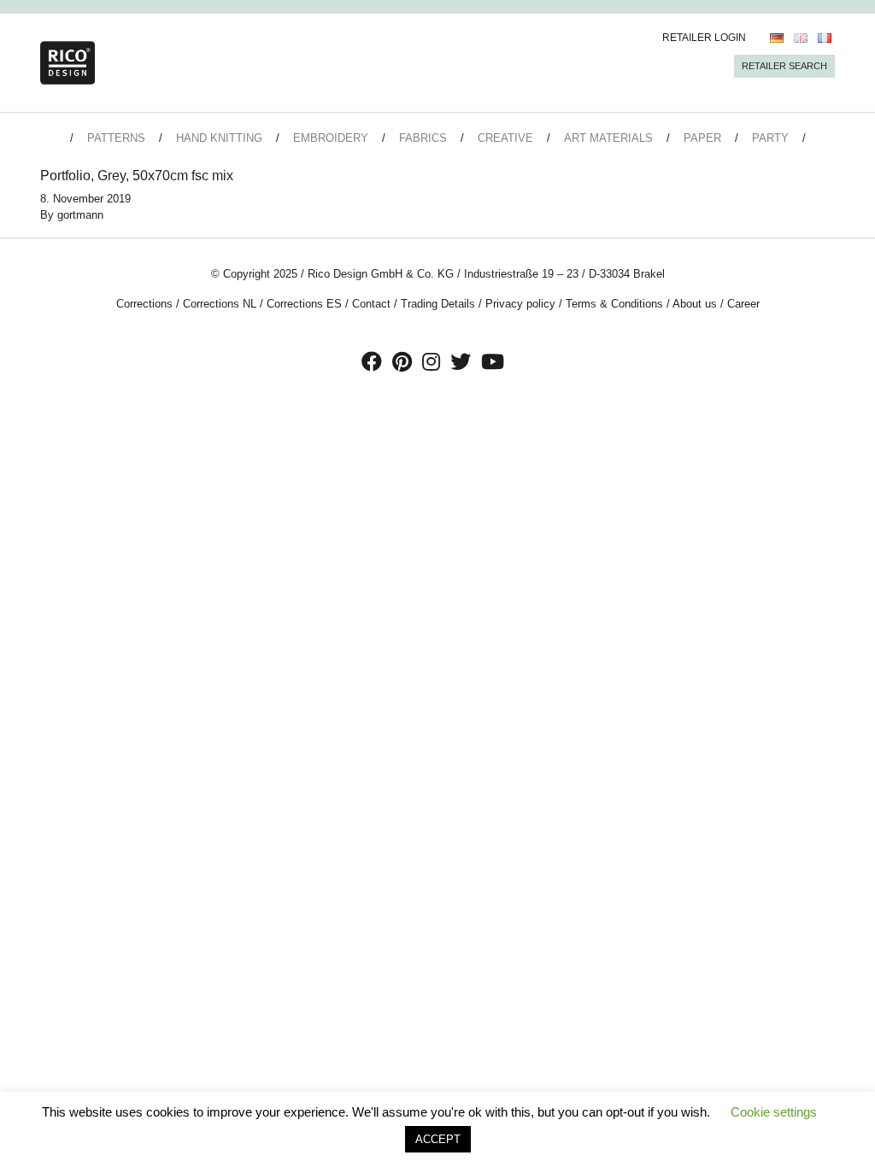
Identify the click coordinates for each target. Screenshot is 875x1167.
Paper (702, 138)
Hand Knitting (219, 138)
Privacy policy (520, 303)
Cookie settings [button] (774, 1112)
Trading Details (438, 303)
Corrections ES (304, 303)
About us (694, 303)
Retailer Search (784, 66)
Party (770, 138)
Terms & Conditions (614, 303)
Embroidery (330, 138)
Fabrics (423, 138)
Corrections (144, 303)
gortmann (80, 214)
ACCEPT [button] (438, 1139)
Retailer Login (704, 37)
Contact (371, 303)
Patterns (116, 138)
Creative (505, 138)
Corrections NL (219, 303)
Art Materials (608, 138)
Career (743, 303)
